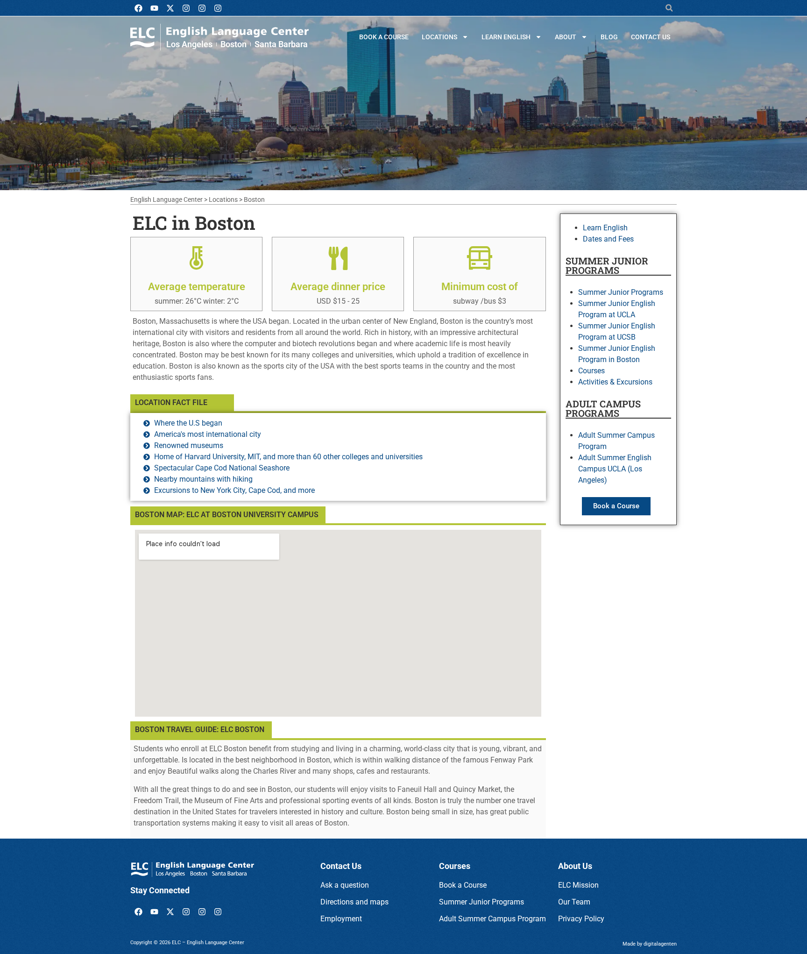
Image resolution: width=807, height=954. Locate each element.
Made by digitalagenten (650, 944)
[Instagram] (186, 8)
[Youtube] (154, 8)
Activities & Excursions (615, 381)
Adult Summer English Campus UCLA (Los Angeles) (614, 468)
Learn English (506, 37)
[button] (669, 8)
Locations (439, 37)
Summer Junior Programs (620, 292)
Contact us (650, 37)
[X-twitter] (170, 8)
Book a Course (384, 37)
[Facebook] (138, 8)
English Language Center (166, 199)
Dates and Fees (608, 239)
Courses (591, 370)
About (565, 37)
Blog (609, 37)
